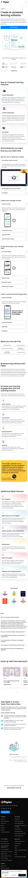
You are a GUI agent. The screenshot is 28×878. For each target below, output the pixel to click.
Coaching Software (21, 352)
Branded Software (19, 835)
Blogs (16, 848)
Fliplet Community (5, 868)
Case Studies (18, 843)
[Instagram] (10, 808)
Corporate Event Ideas (6, 856)
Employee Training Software (20, 349)
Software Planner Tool (20, 841)
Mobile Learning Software (7, 348)
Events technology (19, 821)
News (16, 852)
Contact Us (3, 823)
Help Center (3, 866)
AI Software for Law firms (6, 851)
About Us (3, 819)
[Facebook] (8, 808)
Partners (3, 827)
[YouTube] (6, 808)
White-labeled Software (20, 833)
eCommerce (18, 829)
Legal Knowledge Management (5, 846)
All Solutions (17, 819)
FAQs (16, 854)
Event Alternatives (5, 843)
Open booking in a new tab (14, 787)
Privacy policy (5, 872)
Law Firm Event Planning (6, 860)
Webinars (17, 845)
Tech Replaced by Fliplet (20, 856)
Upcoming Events (5, 821)
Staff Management (19, 823)
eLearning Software (21, 345)
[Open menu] (25, 2)
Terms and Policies (5, 832)
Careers (2, 830)
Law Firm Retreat (5, 849)
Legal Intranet (4, 853)
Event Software (4, 841)
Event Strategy (4, 858)
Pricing (2, 825)
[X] (2, 808)
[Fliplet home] (5, 2)
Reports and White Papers (21, 850)
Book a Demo (13, 27)
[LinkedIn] (4, 808)
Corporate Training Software (7, 352)
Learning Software (7, 345)
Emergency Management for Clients (21, 826)
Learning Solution (19, 831)
